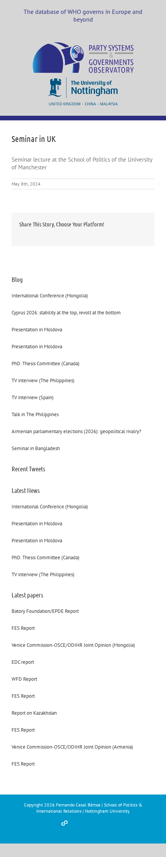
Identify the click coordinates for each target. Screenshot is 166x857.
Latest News (26, 490)
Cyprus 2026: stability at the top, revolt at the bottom (66, 312)
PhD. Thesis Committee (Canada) (46, 363)
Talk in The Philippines (35, 414)
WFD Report (24, 679)
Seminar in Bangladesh (36, 448)
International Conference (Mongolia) (50, 295)
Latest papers (27, 595)
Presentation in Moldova (37, 329)
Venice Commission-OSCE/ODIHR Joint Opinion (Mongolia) (73, 645)
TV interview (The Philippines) (43, 380)
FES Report (23, 628)
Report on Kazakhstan (34, 713)
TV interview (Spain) (33, 397)
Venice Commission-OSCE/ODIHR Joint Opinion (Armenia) (72, 747)
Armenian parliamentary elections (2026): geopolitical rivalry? (76, 431)
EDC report (23, 662)
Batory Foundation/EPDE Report (45, 611)
